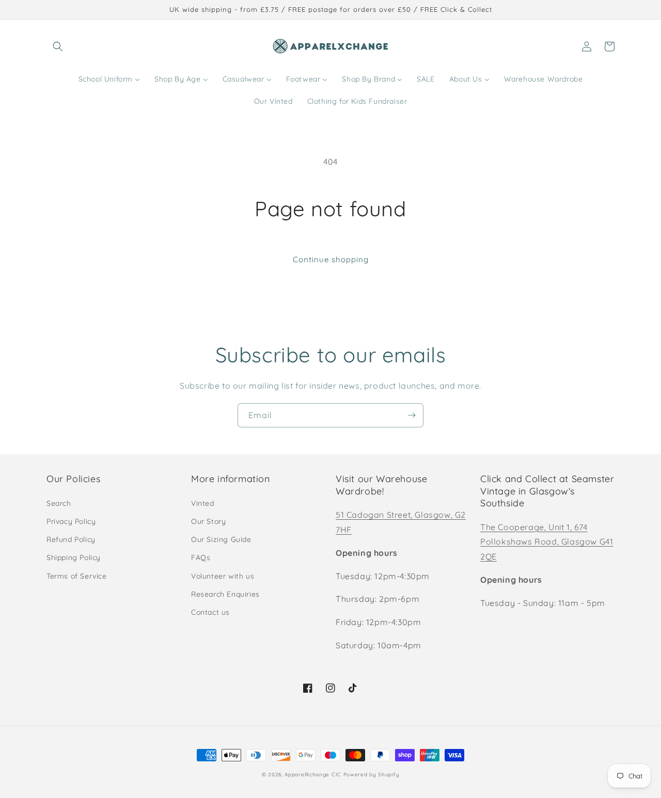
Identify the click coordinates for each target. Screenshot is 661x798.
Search (58, 503)
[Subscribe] (411, 415)
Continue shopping (331, 259)
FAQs (200, 557)
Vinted (202, 503)
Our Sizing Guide (221, 539)
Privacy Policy (71, 521)
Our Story (208, 521)
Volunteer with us (222, 576)
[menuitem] (109, 79)
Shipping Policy (73, 557)
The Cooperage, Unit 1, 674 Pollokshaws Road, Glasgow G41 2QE (546, 542)
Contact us (210, 612)
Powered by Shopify (371, 774)
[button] (57, 46)
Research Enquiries (225, 594)
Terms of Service (76, 576)
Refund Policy (71, 539)
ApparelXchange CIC (313, 774)
